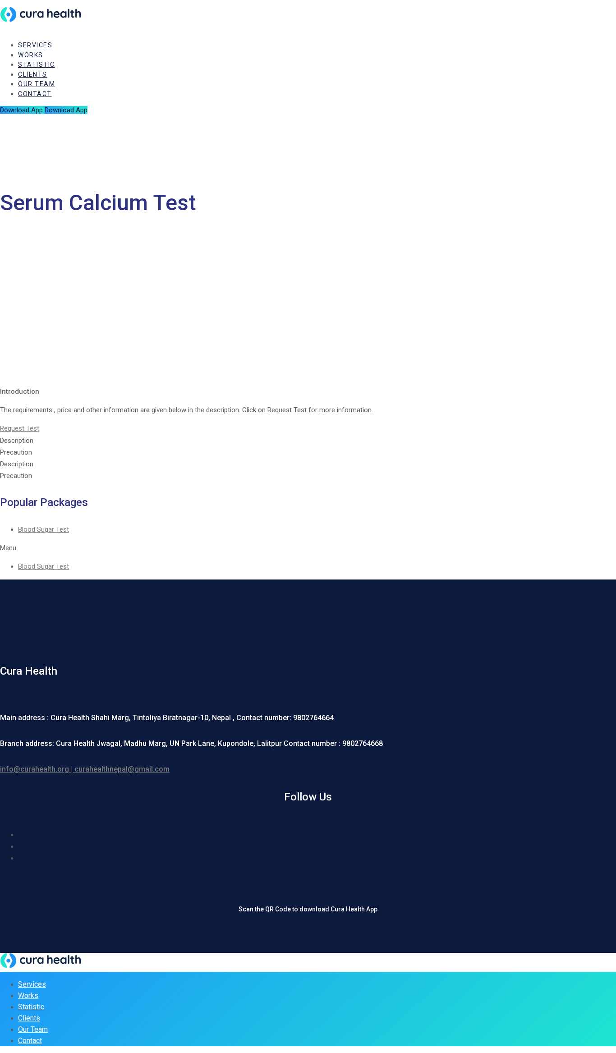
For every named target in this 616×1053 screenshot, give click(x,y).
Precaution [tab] (16, 452)
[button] (19, 428)
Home (28, 222)
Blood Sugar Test (43, 529)
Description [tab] (16, 441)
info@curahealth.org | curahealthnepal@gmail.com (85, 769)
